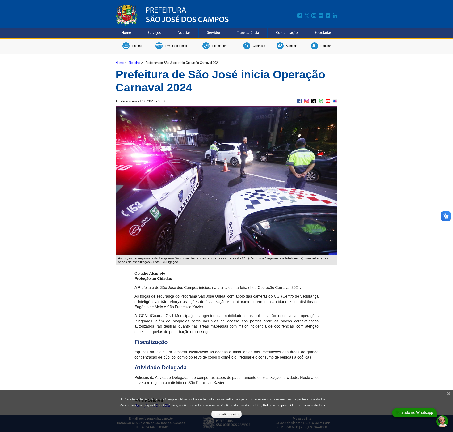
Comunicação (287, 33)
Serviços (154, 33)
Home (126, 33)
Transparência (248, 33)
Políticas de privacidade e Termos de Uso (294, 405)
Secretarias (323, 33)
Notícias (184, 33)
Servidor (213, 33)
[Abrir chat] (442, 421)
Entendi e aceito (226, 414)
